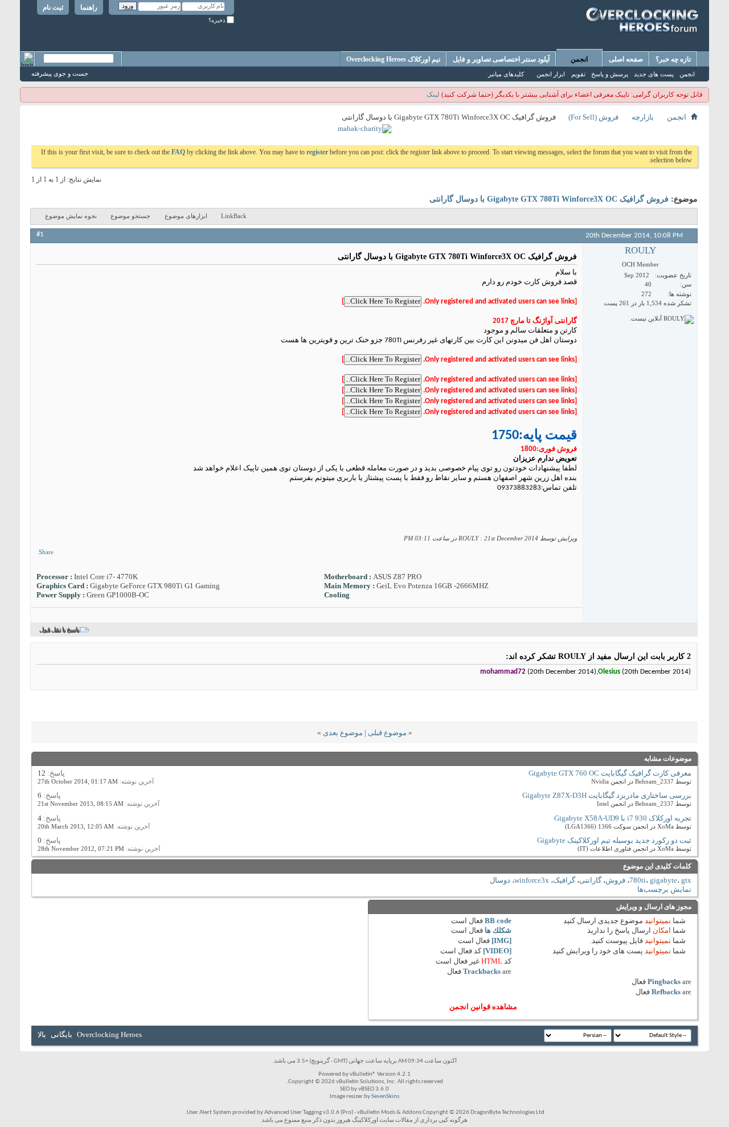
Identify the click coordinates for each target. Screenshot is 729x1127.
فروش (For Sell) (593, 117)
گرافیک (564, 880)
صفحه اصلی (626, 59)
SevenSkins (385, 1096)
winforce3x (531, 880)
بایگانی (61, 1034)
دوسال (500, 880)
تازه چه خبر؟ (673, 59)
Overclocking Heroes (109, 1034)
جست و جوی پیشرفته (59, 73)
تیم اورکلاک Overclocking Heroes (393, 59)
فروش (615, 880)
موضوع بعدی (343, 732)
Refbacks (666, 991)
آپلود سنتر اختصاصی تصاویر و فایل (501, 59)
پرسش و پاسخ (609, 74)
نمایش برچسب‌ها (664, 889)
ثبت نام (53, 7)
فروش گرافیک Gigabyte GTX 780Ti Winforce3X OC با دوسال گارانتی (549, 199)
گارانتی (590, 880)
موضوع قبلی (387, 732)
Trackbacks (482, 971)
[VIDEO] (497, 950)
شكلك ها (498, 930)
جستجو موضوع (130, 215)
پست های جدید (654, 74)
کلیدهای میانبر (506, 74)
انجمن (579, 59)
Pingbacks (664, 981)
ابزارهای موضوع (186, 215)
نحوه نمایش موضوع (71, 215)
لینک (433, 95)
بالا (42, 1034)
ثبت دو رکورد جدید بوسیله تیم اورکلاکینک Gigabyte (614, 840)
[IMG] (501, 940)
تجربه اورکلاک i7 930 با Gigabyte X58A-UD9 (622, 818)
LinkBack (234, 215)
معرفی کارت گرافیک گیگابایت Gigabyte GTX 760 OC (610, 773)
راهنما (88, 7)
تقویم (578, 74)
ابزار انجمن (550, 74)
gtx (686, 880)
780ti (637, 880)
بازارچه (643, 117)
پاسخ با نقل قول (59, 630)
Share (46, 551)
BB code (498, 920)
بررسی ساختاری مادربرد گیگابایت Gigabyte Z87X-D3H (606, 795)
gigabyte (663, 880)
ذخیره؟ (217, 20)
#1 (40, 234)
